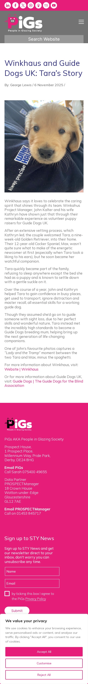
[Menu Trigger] (81, 21)
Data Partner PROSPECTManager (21, 481)
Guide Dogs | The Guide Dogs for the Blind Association (43, 383)
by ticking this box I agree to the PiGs (33, 596)
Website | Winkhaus (21, 369)
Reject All (44, 675)
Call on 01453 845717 (22, 513)
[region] (44, 649)
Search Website (44, 39)
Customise (44, 663)
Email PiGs (13, 467)
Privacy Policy (35, 599)
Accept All (44, 652)
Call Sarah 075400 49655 (25, 472)
